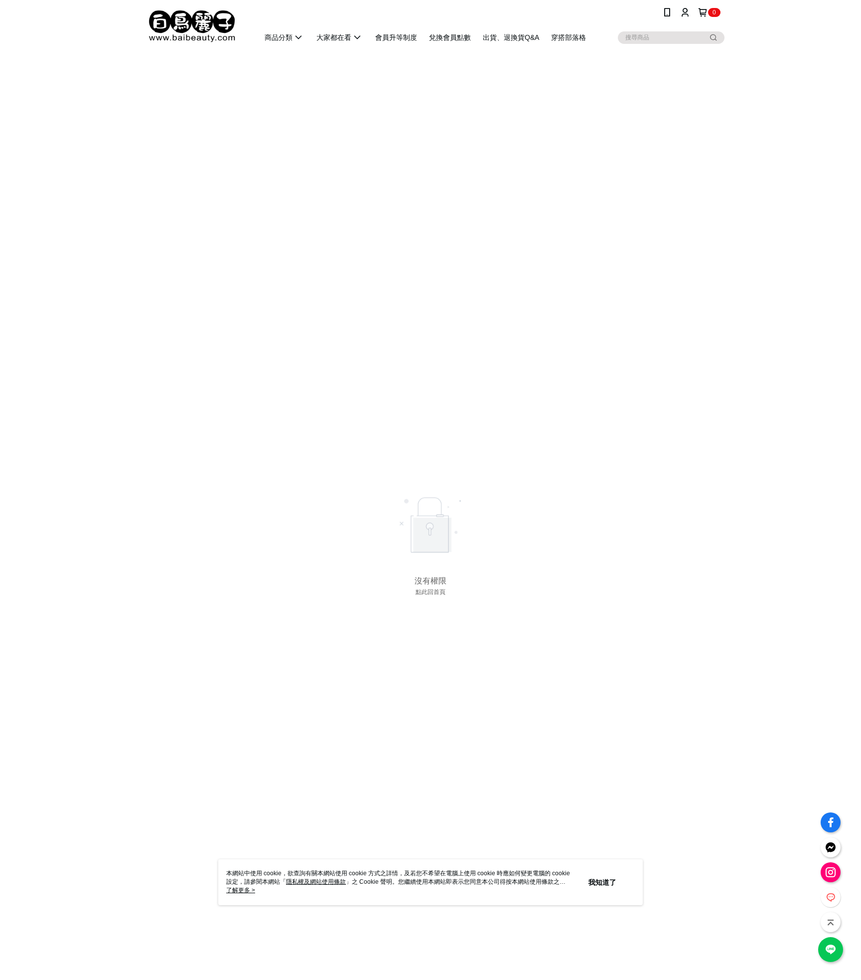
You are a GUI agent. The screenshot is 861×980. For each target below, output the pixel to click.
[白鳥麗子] (192, 26)
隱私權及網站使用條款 (316, 881)
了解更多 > (240, 890)
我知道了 (602, 882)
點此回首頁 (430, 591)
